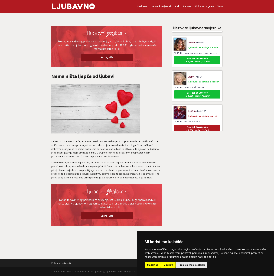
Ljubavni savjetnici (161, 6)
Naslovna (142, 6)
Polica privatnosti (61, 263)
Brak (176, 6)
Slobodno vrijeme (204, 6)
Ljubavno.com (114, 271)
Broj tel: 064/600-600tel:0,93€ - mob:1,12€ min (197, 57)
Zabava (187, 6)
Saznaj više (107, 57)
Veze (220, 6)
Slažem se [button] (152, 264)
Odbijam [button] (168, 264)
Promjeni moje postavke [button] (192, 264)
